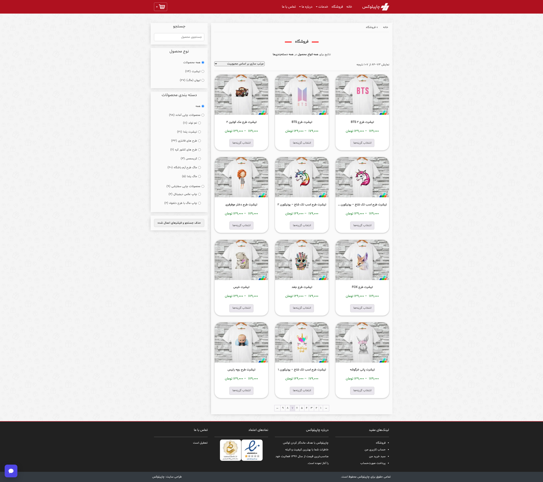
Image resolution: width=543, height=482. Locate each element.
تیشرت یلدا (187, 132)
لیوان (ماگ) (190, 80)
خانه (349, 6)
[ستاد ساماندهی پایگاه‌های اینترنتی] (230, 450)
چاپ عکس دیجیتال (183, 194)
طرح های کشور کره (183, 150)
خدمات (323, 6)
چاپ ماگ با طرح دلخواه (180, 203)
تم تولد (190, 123)
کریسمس (189, 159)
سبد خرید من (377, 456)
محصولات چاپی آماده (184, 115)
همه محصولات (191, 62)
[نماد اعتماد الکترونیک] (252, 450)
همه (198, 106)
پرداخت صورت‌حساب (373, 463)
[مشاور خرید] (11, 471)
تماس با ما (289, 6)
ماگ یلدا (189, 176)
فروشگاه (337, 6)
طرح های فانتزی (184, 141)
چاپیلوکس (371, 7)
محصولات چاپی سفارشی (183, 186)
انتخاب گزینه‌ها (362, 143)
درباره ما (307, 6)
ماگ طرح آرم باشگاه (182, 167)
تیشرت (192, 71)
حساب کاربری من (375, 450)
